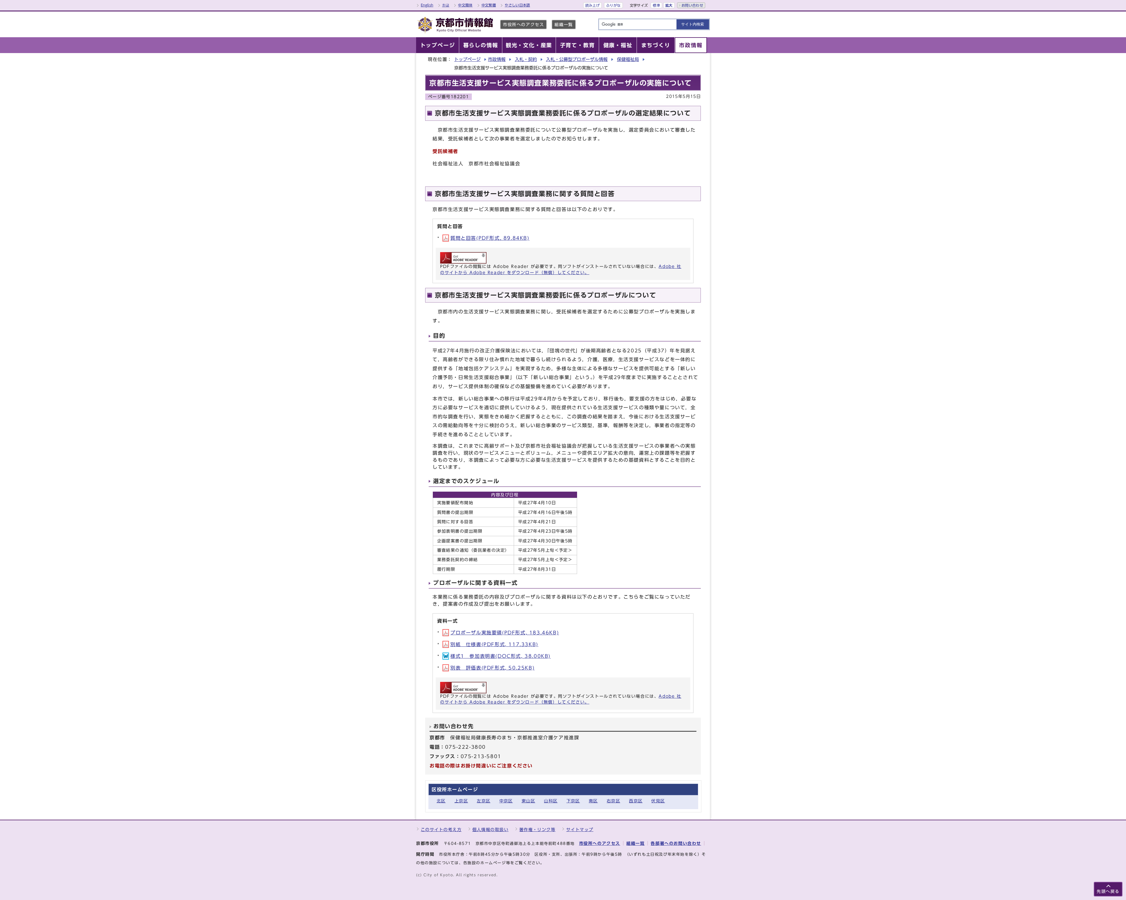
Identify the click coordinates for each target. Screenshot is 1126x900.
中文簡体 (465, 5)
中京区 (506, 801)
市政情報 (497, 59)
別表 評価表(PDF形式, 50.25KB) (492, 667)
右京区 (613, 801)
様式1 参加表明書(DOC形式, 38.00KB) (500, 656)
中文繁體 (488, 5)
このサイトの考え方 (441, 829)
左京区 (483, 801)
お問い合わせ (692, 5)
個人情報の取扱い (490, 829)
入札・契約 (526, 59)
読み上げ (592, 5)
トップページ (467, 59)
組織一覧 (563, 24)
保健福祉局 (628, 59)
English (427, 5)
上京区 (461, 801)
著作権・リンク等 (537, 829)
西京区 (635, 801)
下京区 (573, 801)
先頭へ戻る (1108, 891)
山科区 (550, 801)
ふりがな (613, 5)
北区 (441, 801)
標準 (656, 5)
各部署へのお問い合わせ (676, 843)
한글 (446, 5)
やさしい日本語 (517, 5)
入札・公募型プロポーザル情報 (577, 59)
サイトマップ (579, 829)
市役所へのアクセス (523, 24)
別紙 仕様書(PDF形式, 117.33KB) (494, 644)
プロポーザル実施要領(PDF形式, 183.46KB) (504, 632)
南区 (593, 801)
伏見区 (658, 801)
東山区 (528, 801)
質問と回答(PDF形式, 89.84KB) (490, 238)
